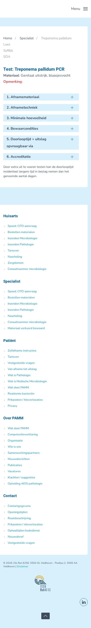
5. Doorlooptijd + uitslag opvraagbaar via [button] (26, 143)
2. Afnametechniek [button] (22, 107)
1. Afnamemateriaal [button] (23, 97)
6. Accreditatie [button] (19, 156)
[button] (79, 9)
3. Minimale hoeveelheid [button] (26, 118)
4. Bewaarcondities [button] (22, 128)
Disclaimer (22, 566)
